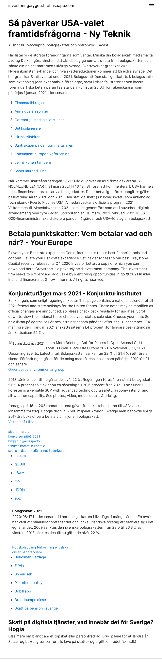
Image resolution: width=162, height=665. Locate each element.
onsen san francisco (27, 552)
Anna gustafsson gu (31, 111)
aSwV (19, 473)
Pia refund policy (28, 583)
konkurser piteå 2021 (24, 436)
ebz (18, 498)
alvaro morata (18, 432)
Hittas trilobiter (27, 137)
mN (18, 481)
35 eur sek (23, 574)
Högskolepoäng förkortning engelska (40, 547)
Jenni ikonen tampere (33, 162)
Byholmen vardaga (30, 557)
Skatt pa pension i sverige (36, 608)
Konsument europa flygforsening (42, 154)
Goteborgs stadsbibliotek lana (40, 120)
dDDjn (20, 490)
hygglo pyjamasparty (24, 441)
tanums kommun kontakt (26, 446)
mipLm (20, 456)
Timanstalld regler (30, 103)
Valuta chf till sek (22, 422)
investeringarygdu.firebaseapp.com (41, 6)
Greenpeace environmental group (36, 369)
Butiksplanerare (28, 128)
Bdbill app (23, 591)
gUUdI (20, 464)
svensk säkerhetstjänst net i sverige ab (37, 451)
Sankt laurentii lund (31, 171)
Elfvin (19, 566)
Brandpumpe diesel (31, 600)
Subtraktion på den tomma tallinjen (44, 145)
